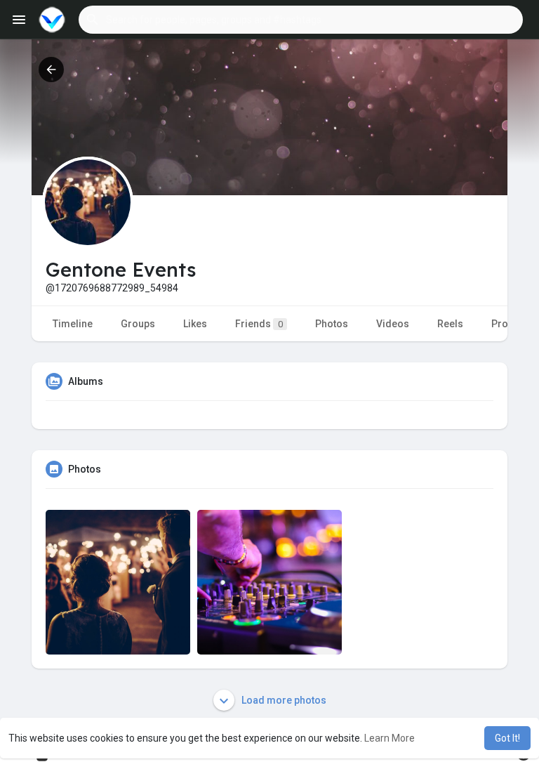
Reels (450, 323)
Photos (331, 323)
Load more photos (282, 700)
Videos (392, 323)
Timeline (73, 323)
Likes (195, 323)
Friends (259, 323)
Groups (138, 323)
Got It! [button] (507, 738)
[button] (301, 20)
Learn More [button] (389, 738)
